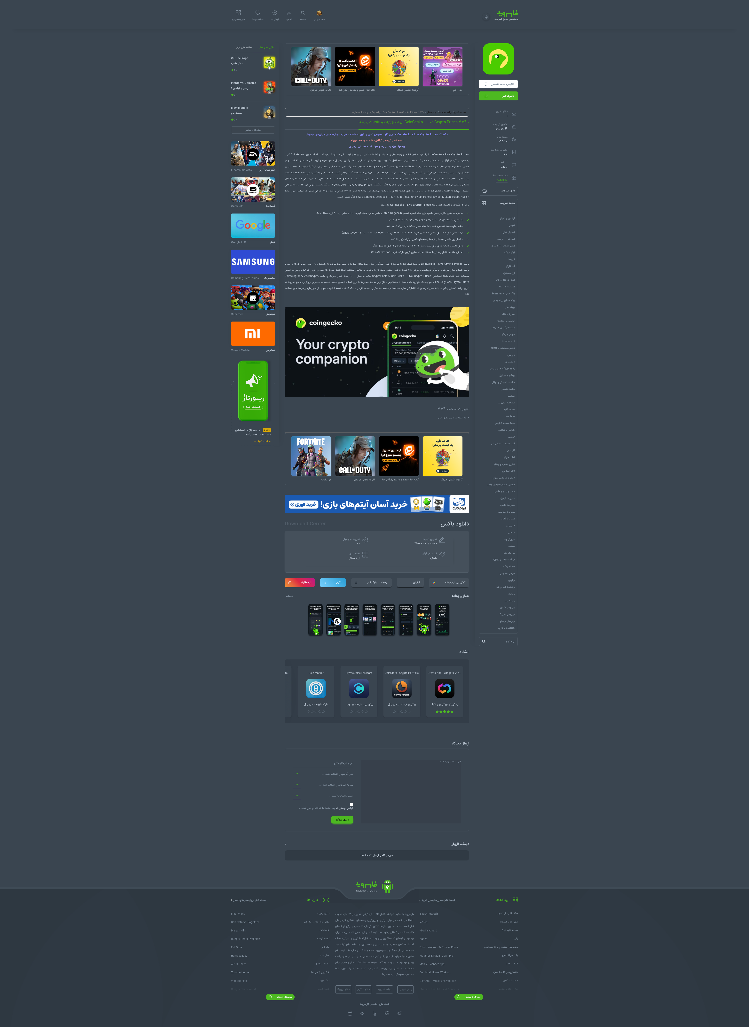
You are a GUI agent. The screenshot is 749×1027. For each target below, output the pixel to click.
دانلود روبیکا (343, 989)
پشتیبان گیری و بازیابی (503, 328)
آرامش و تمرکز (507, 218)
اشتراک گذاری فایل (505, 280)
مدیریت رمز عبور (506, 512)
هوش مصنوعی (507, 573)
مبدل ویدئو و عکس (504, 491)
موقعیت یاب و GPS (504, 560)
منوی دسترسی (238, 19)
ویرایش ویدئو (507, 621)
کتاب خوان (509, 457)
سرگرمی (511, 396)
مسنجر (511, 546)
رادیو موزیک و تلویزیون (502, 369)
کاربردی (511, 450)
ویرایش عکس (507, 607)
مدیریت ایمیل (507, 498)
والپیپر (511, 580)
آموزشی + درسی (506, 239)
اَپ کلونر (510, 266)
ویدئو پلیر (510, 601)
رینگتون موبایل (507, 375)
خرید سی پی (319, 19)
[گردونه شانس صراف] (399, 66)
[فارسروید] (374, 887)
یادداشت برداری (506, 628)
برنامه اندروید (445, 112)
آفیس (512, 225)
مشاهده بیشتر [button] (253, 130)
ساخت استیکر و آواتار (503, 382)
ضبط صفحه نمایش (505, 423)
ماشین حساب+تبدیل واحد (501, 485)
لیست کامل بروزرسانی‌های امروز (438, 900)
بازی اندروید (405, 989)
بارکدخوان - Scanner (503, 294)
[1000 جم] (442, 66)
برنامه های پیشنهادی (504, 300)
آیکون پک (509, 253)
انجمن (289, 19)
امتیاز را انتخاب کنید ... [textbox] (341, 796)
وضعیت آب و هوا (505, 587)
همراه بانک (509, 566)
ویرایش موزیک (507, 614)
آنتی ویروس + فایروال (503, 246)
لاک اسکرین (508, 471)
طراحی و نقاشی (506, 430)
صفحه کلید (509, 410)
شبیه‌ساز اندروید (506, 403)
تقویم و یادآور (508, 334)
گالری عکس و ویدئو (504, 464)
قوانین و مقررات (344, 808)
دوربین (511, 355)
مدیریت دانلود (507, 505)
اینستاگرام (306, 582)
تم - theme (508, 341)
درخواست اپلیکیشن (377, 582)
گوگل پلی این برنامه (455, 582)
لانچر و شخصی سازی (504, 478)
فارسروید (325, 282)
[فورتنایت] (311, 456)
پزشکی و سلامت (506, 321)
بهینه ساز (510, 307)
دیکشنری (510, 362)
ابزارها (512, 259)
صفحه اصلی (460, 112)
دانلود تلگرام (363, 989)
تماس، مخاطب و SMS (503, 348)
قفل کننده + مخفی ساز (503, 444)
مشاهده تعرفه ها (262, 442)
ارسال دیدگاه (342, 820)
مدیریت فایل (508, 519)
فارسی (511, 437)
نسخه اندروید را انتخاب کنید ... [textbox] (336, 785)
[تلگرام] (399, 1013)
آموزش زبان (508, 232)
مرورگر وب (509, 539)
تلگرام (339, 582)
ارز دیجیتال (502, 180)
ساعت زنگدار (508, 389)
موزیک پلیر (509, 553)
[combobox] (323, 774)
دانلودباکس (508, 96)
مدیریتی (510, 526)
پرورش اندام (508, 314)
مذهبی (511, 532)
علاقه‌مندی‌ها (257, 19)
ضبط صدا (510, 416)
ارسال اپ (275, 19)
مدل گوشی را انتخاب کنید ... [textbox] (337, 774)
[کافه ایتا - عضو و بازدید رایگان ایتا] (355, 66)
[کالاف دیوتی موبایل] (311, 66)
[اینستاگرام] (350, 1013)
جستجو (303, 19)
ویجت (511, 594)
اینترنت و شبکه (507, 287)
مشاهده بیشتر (472, 997)
